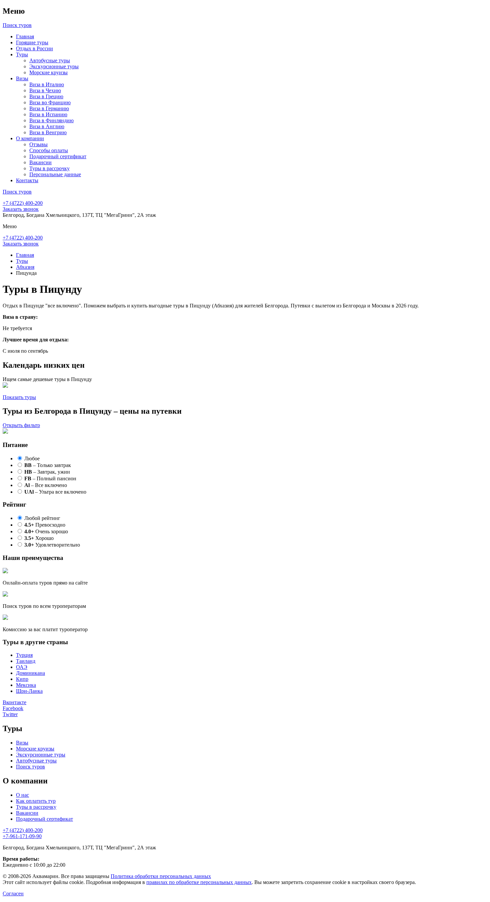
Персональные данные (55, 174)
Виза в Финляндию (51, 120)
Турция (24, 655)
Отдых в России (34, 48)
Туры (22, 54)
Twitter (10, 714)
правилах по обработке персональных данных (199, 882)
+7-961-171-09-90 (22, 836)
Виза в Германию (49, 108)
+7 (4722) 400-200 (23, 203)
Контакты (27, 180)
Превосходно (44, 525)
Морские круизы (48, 72)
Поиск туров (30, 766)
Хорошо (39, 538)
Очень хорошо (46, 531)
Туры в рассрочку (49, 168)
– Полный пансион (50, 478)
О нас (22, 795)
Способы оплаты (48, 150)
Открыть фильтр (21, 425)
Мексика (26, 685)
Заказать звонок (21, 209)
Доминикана (30, 673)
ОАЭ (21, 667)
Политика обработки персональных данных (161, 876)
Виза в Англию (46, 126)
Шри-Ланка (29, 691)
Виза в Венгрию (48, 132)
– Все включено (45, 485)
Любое (32, 458)
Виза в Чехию (45, 90)
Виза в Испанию (48, 114)
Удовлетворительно (52, 545)
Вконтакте (14, 702)
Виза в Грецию (46, 96)
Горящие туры (32, 42)
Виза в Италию (46, 84)
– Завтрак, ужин (47, 472)
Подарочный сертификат (57, 156)
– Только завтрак (47, 465)
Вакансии (40, 162)
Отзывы (38, 144)
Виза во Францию (50, 102)
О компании (30, 138)
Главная (25, 36)
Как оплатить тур (36, 801)
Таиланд (25, 661)
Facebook (13, 708)
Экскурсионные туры (54, 66)
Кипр (22, 679)
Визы (22, 78)
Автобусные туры (49, 60)
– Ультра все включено (55, 492)
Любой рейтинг (42, 518)
